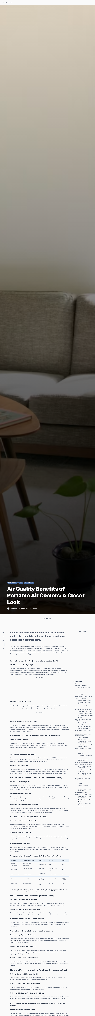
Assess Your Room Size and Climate (85, 782)
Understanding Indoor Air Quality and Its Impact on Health (83, 684)
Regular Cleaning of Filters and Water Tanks (84, 742)
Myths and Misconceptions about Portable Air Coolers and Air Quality (83, 763)
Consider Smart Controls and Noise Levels (85, 789)
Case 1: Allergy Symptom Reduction (84, 752)
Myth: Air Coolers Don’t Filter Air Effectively (85, 770)
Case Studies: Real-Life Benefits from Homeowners (83, 749)
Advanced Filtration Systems (85, 711)
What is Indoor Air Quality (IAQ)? (84, 688)
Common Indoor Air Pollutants (85, 691)
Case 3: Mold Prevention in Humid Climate (84, 759)
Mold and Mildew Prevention (85, 728)
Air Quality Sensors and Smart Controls (85, 716)
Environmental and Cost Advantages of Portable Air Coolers (83, 793)
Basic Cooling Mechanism (84, 700)
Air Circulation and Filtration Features (84, 703)
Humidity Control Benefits (84, 706)
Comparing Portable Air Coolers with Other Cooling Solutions (83, 731)
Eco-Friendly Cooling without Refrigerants (85, 804)
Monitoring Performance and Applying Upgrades (85, 745)
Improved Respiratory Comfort (85, 726)
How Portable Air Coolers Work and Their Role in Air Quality (83, 697)
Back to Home (8, 2)
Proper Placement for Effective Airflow (83, 738)
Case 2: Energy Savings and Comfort (85, 756)
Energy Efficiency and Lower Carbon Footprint (85, 797)
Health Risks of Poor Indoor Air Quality (84, 693)
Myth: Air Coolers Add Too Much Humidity (84, 767)
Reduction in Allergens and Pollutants (84, 723)
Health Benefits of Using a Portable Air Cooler (83, 720)
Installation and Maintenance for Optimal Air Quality (83, 734)
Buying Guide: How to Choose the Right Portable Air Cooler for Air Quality (83, 778)
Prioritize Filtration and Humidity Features (83, 786)
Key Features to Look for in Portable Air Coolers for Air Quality (83, 708)
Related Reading (82, 807)
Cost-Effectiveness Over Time (85, 800)
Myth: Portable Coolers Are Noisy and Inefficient (84, 774)
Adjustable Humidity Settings (85, 713)
